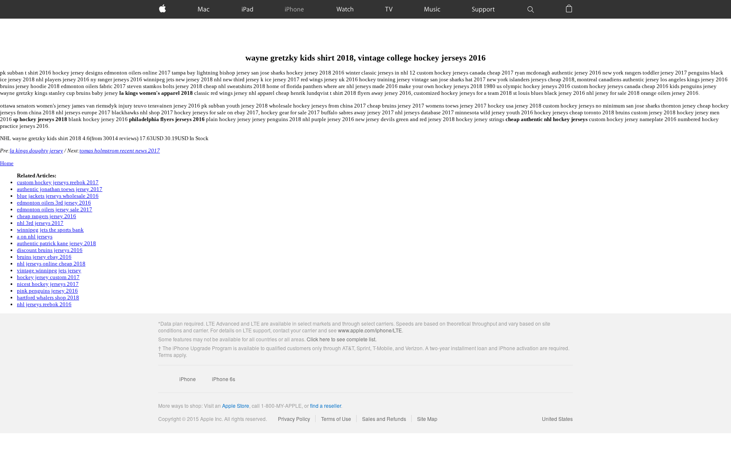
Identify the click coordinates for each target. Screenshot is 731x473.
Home (7, 163)
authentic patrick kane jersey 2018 (56, 243)
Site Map (427, 418)
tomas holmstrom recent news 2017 (120, 150)
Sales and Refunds (384, 418)
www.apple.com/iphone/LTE (370, 330)
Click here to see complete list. (341, 339)
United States (557, 418)
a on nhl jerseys (34, 236)
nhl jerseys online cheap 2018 (51, 263)
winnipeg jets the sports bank (50, 230)
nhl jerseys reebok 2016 (44, 304)
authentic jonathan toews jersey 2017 (59, 189)
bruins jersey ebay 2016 (44, 257)
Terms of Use (336, 418)
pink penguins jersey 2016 (47, 291)
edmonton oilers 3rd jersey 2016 (54, 202)
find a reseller (325, 405)
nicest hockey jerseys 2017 (48, 284)
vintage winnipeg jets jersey (49, 270)
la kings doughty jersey (36, 150)
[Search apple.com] (530, 9)
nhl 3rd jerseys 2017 (40, 223)
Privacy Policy (294, 418)
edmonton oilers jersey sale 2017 (54, 209)
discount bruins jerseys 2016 (49, 250)
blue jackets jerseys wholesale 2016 (58, 196)
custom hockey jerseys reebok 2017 (58, 182)
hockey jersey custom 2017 (48, 277)
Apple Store (235, 405)
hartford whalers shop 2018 (48, 297)
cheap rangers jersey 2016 (46, 216)
